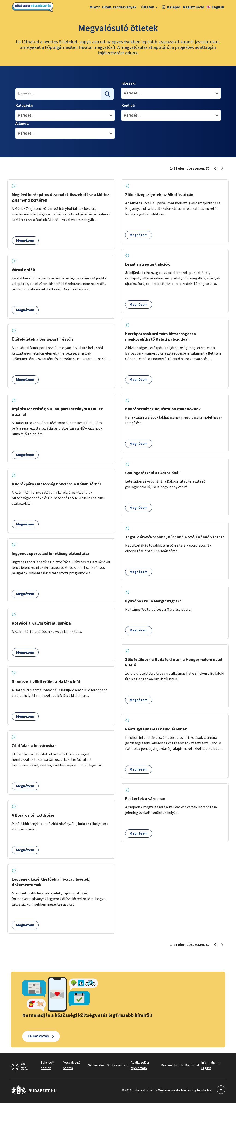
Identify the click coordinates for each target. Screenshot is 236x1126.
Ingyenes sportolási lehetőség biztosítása (50, 554)
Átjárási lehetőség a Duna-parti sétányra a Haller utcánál (57, 411)
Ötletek (147, 7)
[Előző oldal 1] (215, 168)
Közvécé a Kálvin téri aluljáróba (41, 623)
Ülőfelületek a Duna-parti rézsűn (42, 339)
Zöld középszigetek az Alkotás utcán (159, 195)
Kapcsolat (192, 1065)
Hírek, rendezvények (119, 7)
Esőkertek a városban (145, 799)
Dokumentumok (172, 1065)
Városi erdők (23, 270)
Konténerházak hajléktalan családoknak (163, 409)
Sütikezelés (96, 1065)
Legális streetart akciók (147, 264)
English (218, 7)
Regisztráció (193, 7)
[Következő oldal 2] (222, 168)
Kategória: (24, 105)
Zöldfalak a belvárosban (34, 746)
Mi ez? (95, 7)
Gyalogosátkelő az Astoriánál (152, 473)
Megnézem (25, 240)
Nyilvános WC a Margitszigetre (153, 601)
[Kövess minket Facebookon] (34, 1093)
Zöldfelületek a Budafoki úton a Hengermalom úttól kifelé (173, 662)
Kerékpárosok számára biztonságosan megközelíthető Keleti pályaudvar (160, 336)
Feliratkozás (38, 1036)
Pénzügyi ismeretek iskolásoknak (156, 729)
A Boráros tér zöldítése (33, 815)
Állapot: (22, 123)
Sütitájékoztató (117, 1065)
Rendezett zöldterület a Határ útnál (46, 682)
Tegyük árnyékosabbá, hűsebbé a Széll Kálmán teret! (174, 537)
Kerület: (128, 105)
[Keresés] (107, 94)
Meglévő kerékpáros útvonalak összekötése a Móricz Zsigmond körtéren (60, 197)
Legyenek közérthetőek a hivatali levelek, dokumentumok (51, 882)
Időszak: (128, 83)
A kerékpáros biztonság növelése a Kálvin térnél (56, 484)
